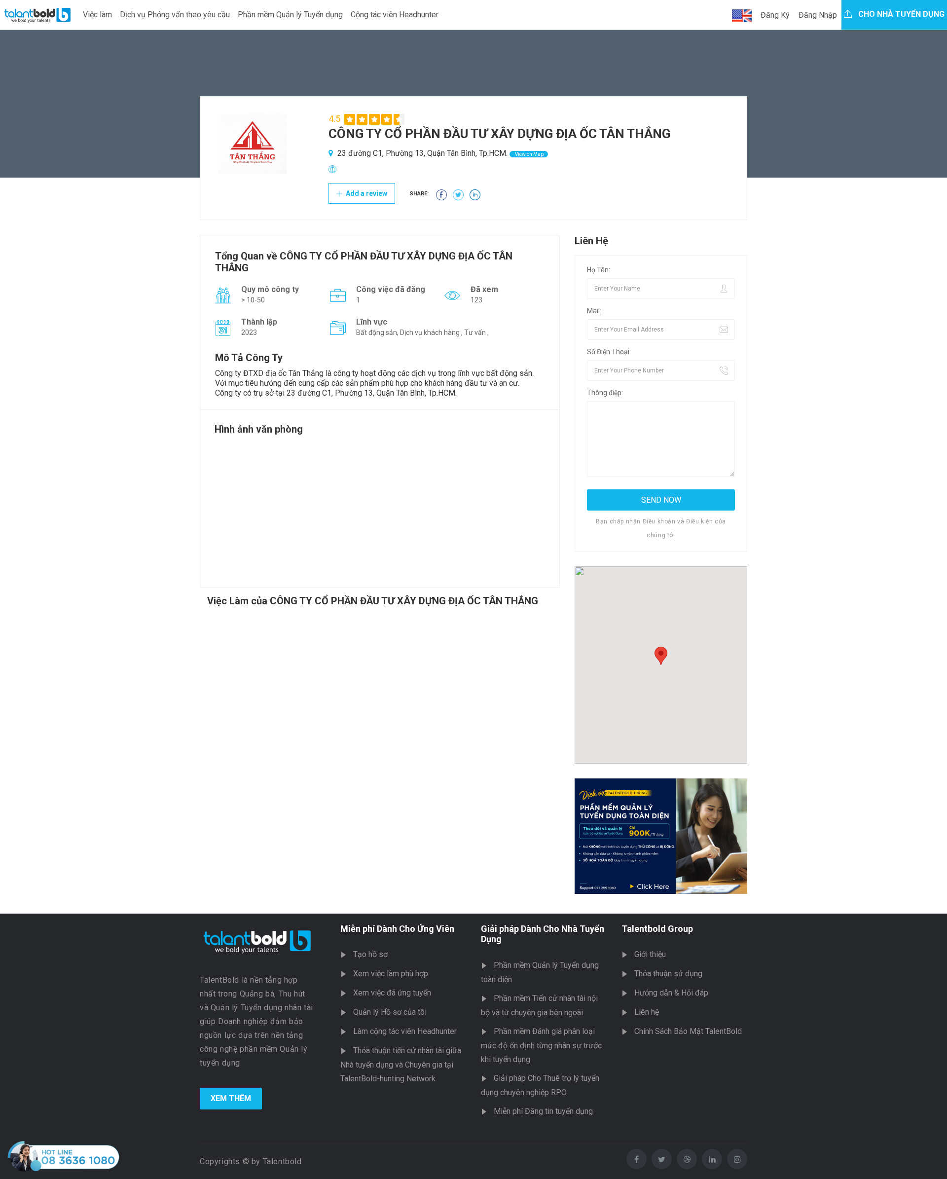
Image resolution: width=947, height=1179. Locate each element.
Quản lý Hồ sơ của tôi (390, 1012)
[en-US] (742, 16)
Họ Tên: (598, 270)
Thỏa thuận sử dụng (668, 973)
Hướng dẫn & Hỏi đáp (671, 992)
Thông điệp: (605, 393)
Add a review (365, 193)
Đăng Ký (775, 15)
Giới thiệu (650, 954)
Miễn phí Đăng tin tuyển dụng (543, 1111)
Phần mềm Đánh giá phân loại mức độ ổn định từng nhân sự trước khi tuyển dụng (541, 1045)
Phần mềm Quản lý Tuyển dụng (290, 14)
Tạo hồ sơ (370, 954)
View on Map (529, 154)
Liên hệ (646, 1012)
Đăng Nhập (818, 15)
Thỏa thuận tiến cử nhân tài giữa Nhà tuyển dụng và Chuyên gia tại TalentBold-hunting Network (400, 1064)
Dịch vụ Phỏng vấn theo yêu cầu (175, 14)
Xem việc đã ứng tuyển (392, 992)
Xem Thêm (231, 1098)
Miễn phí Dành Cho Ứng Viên (397, 928)
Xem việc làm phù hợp (390, 973)
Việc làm (97, 14)
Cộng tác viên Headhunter (394, 14)
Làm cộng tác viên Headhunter (405, 1031)
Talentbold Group (657, 928)
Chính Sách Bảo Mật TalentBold (688, 1031)
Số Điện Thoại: (609, 352)
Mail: (594, 311)
